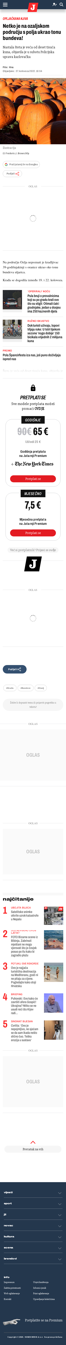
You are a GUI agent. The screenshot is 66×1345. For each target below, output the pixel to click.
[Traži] (61, 5)
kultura (9, 1236)
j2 (5, 1214)
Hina (11, 67)
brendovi (10, 1258)
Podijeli (11, 173)
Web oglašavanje (12, 1293)
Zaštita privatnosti (12, 1287)
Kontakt (7, 1299)
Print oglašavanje (41, 1293)
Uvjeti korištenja (40, 1282)
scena (8, 1247)
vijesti (8, 1192)
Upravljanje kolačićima (44, 1299)
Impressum (9, 1282)
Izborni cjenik (39, 1287)
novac (8, 1225)
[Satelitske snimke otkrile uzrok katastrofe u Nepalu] (53, 916)
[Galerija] (33, 111)
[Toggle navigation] (5, 4)
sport (8, 1203)
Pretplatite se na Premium (44, 1320)
